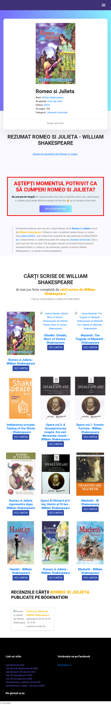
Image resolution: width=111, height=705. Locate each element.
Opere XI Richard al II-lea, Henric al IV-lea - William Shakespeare (55, 504)
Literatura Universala (57, 112)
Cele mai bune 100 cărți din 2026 (20, 672)
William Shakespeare (52, 97)
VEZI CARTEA (21, 368)
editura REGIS (28, 236)
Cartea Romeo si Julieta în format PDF (23, 682)
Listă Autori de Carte (15, 665)
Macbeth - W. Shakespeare (90, 502)
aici (17, 239)
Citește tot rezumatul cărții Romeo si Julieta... (55, 154)
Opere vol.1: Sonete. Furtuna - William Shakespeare (90, 428)
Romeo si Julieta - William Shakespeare (21, 362)
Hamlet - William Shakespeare (21, 571)
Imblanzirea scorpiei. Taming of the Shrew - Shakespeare (21, 428)
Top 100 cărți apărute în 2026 (19, 675)
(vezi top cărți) (54, 101)
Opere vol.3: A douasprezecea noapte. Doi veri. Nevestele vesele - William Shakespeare (55, 432)
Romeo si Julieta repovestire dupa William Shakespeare (21, 504)
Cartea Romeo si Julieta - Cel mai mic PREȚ (25, 686)
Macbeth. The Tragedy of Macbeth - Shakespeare (90, 339)
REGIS (47, 105)
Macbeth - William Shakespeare (90, 571)
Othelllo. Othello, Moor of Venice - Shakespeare (55, 339)
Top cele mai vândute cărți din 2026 (22, 668)
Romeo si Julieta (81, 228)
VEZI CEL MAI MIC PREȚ (55, 209)
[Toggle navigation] (103, 5)
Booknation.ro (64, 665)
